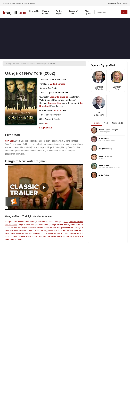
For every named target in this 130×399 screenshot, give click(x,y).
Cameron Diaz (117, 88)
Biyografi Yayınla (73, 12)
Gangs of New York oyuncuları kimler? (34, 225)
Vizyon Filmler (45, 12)
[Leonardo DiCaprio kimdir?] (98, 78)
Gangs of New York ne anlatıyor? (49, 222)
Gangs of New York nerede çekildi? (19, 236)
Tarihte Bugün (59, 12)
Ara (124, 12)
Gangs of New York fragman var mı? (31, 233)
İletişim (125, 3)
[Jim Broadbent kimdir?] (98, 103)
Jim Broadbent (98, 114)
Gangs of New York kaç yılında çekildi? (43, 230)
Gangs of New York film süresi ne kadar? (65, 233)
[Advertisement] (65, 38)
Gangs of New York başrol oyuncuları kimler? (24, 227)
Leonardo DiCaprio (98, 88)
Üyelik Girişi (112, 3)
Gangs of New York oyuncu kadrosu (67, 225)
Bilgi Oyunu (88, 12)
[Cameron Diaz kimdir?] (117, 78)
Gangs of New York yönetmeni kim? (59, 227)
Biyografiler (34, 11)
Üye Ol (119, 3)
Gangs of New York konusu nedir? (20, 222)
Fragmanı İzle (45, 128)
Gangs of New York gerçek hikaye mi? (50, 236)
